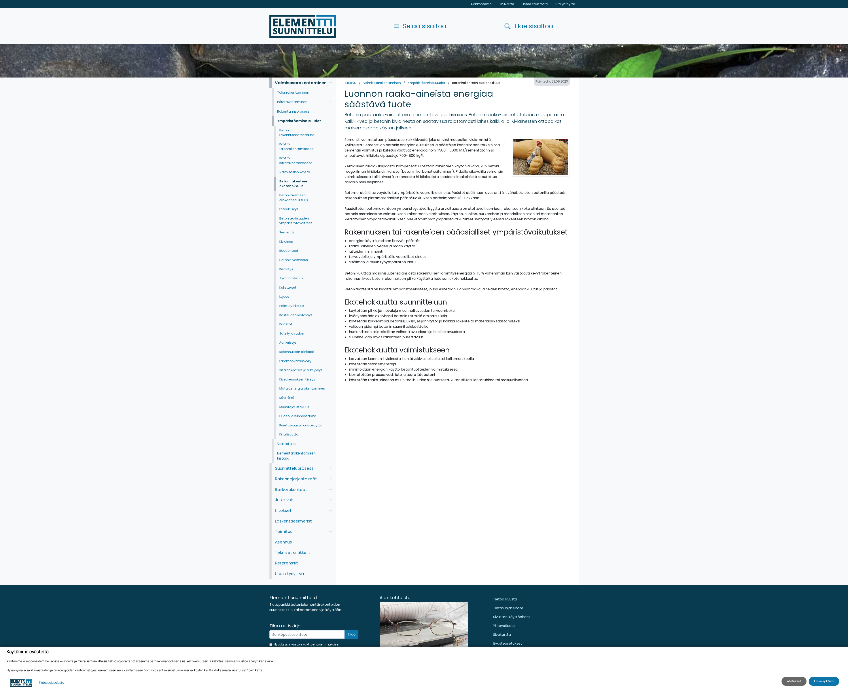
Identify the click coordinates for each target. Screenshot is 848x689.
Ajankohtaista (481, 4)
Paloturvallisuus (291, 306)
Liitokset (283, 510)
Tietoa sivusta (505, 599)
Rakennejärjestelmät (296, 479)
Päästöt (285, 324)
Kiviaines (286, 241)
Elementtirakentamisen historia (296, 456)
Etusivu (350, 83)
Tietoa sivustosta (534, 4)
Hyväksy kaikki (824, 681)
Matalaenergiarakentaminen (302, 388)
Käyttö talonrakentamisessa (296, 146)
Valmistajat (286, 443)
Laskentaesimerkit (293, 521)
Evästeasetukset (507, 643)
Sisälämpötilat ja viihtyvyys (300, 370)
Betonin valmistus (293, 260)
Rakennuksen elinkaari (296, 352)
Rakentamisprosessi (293, 111)
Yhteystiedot (504, 625)
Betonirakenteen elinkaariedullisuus (293, 197)
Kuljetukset (287, 287)
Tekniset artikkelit (292, 552)
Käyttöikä (286, 398)
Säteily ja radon (291, 333)
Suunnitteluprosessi (294, 468)
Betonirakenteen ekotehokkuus (476, 83)
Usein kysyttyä (289, 573)
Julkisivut (284, 500)
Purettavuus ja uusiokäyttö (300, 425)
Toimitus (283, 531)
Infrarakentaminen (292, 102)
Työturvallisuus (291, 278)
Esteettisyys (288, 209)
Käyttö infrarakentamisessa (295, 160)
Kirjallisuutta (288, 434)
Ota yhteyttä (565, 4)
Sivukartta (506, 4)
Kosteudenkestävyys (295, 315)
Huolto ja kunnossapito (297, 416)
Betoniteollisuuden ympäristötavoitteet (295, 220)
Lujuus (284, 296)
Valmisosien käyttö (294, 172)
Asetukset (794, 681)
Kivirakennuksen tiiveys (297, 379)
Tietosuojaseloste (508, 608)
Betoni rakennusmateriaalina (296, 132)
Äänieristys (288, 342)
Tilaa (351, 634)
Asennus (283, 542)
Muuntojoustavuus (294, 407)
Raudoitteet (288, 250)
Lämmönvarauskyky (295, 361)
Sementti (286, 232)
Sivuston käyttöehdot (511, 616)
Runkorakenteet (291, 489)
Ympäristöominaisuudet (426, 83)
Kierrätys (286, 269)
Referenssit (286, 563)
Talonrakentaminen (293, 92)
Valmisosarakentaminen (382, 83)
